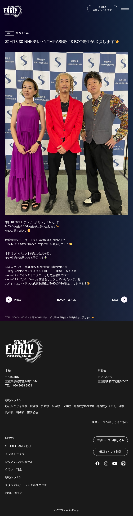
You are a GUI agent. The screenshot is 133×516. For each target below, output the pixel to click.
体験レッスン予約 (102, 8)
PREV (18, 299)
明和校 (20, 412)
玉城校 (67, 406)
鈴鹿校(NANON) (84, 406)
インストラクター (16, 453)
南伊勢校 (32, 412)
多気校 (45, 406)
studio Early (71, 510)
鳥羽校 (9, 412)
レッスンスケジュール (19, 461)
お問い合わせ (13, 492)
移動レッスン (13, 477)
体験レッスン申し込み (110, 440)
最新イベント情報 (110, 451)
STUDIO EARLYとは (18, 446)
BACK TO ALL (66, 299)
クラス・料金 (13, 469)
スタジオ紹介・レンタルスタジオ (26, 485)
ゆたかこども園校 (16, 406)
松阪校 (56, 406)
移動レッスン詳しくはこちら (110, 422)
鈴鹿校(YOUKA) (106, 406)
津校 (122, 406)
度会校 (34, 406)
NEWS (9, 438)
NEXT (116, 299)
